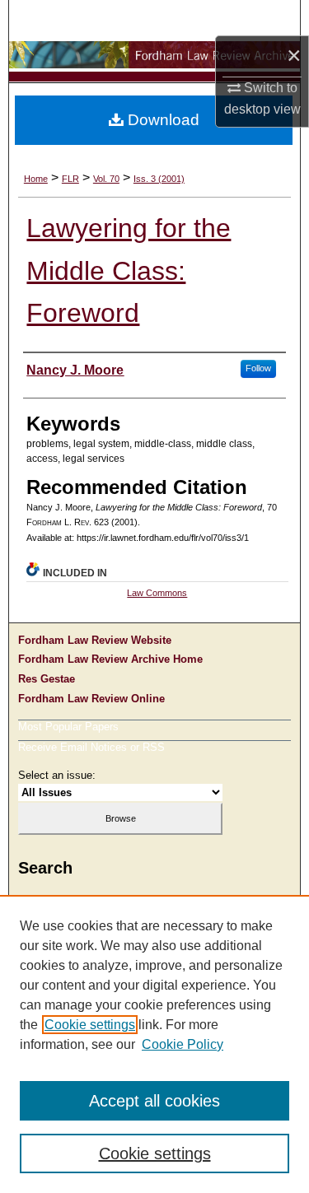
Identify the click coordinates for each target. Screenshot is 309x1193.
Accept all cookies (154, 1101)
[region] (154, 1044)
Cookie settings (89, 1025)
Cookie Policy (182, 1044)
